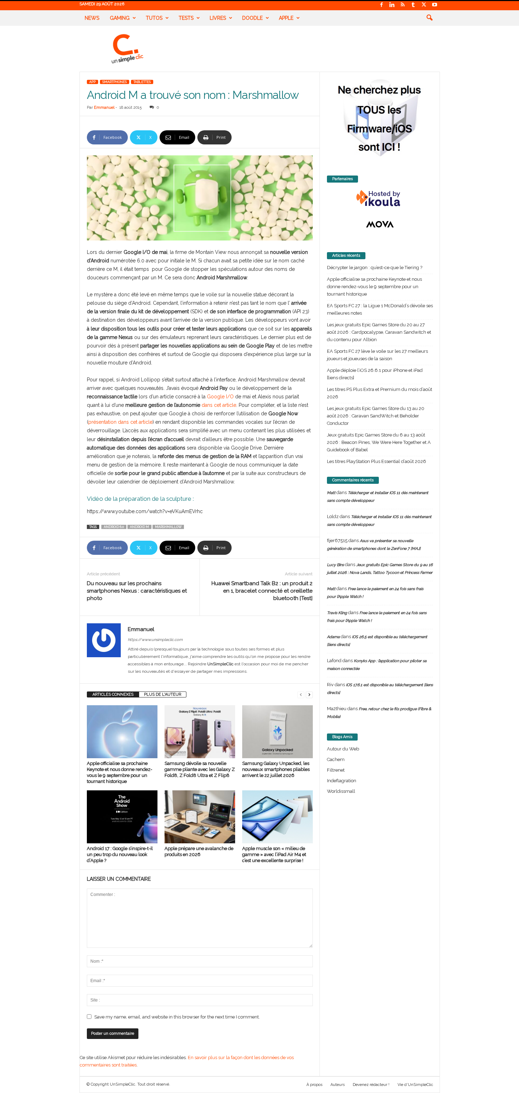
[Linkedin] (392, 5)
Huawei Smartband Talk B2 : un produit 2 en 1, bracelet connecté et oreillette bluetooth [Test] (261, 590)
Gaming (120, 18)
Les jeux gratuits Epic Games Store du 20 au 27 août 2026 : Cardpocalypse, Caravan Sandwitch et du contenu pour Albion (379, 332)
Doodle (252, 18)
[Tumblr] (413, 5)
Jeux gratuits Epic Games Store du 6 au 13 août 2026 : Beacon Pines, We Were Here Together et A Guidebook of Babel (379, 442)
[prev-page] (300, 694)
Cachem (336, 759)
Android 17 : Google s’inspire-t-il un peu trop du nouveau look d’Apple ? (120, 854)
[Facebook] (381, 5)
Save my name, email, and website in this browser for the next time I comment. (177, 1017)
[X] (424, 5)
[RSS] (403, 5)
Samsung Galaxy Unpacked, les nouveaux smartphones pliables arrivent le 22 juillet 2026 (276, 769)
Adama (333, 637)
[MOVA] (380, 224)
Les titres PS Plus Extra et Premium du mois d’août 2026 (379, 393)
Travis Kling (337, 613)
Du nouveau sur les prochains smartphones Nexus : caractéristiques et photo (137, 590)
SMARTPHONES (114, 82)
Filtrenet (336, 770)
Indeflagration (341, 780)
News (92, 18)
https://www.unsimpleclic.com (155, 639)
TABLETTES (142, 82)
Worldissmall (341, 791)
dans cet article (219, 405)
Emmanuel (104, 107)
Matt (331, 493)
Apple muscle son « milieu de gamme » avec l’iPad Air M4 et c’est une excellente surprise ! (274, 854)
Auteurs (337, 1084)
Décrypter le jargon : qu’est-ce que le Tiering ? (374, 267)
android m (139, 527)
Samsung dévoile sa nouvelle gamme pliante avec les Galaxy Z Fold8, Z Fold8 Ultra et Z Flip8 (200, 769)
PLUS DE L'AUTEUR (162, 694)
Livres (218, 18)
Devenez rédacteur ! (371, 1084)
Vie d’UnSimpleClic (415, 1084)
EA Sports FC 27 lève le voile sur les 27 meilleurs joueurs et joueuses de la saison (377, 355)
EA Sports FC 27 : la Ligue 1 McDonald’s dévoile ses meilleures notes (380, 309)
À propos (314, 1084)
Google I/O (220, 396)
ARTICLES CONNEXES (113, 694)
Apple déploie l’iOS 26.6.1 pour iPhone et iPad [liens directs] (375, 374)
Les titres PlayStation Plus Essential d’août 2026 (376, 461)
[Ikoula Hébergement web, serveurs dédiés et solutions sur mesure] (380, 198)
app (92, 82)
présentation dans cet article (120, 422)
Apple (286, 18)
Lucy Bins (335, 565)
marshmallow (168, 527)
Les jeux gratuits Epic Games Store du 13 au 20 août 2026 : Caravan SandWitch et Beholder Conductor (375, 416)
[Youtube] (434, 5)
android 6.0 (114, 527)
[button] (429, 18)
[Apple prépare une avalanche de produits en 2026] (200, 816)
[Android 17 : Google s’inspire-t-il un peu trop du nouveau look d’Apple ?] (122, 816)
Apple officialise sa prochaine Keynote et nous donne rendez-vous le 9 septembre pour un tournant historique (374, 287)
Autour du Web (343, 749)
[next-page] (309, 694)
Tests (186, 18)
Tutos (154, 18)
